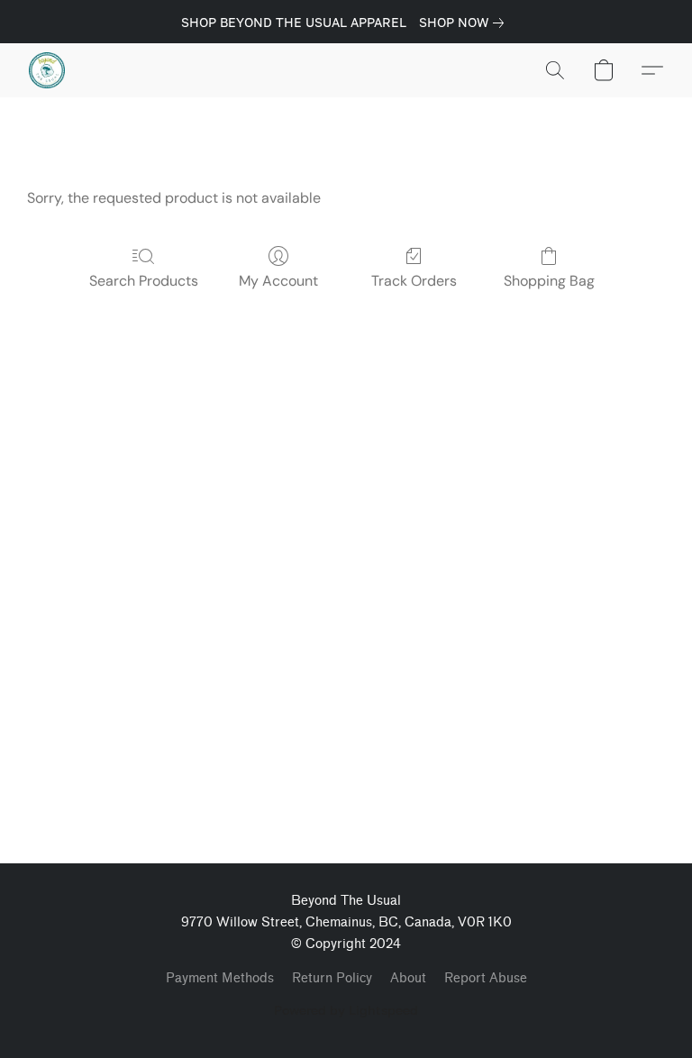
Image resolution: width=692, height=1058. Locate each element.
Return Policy (332, 978)
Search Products (143, 280)
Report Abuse (485, 978)
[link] (465, 22)
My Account (278, 280)
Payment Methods (220, 978)
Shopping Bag (549, 280)
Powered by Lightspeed (346, 1009)
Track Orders (414, 280)
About (408, 978)
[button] (47, 70)
